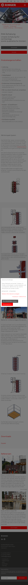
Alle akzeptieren (7, 304)
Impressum (15, 296)
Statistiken (13, 291)
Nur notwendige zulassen (10, 301)
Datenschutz (22, 296)
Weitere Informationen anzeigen (10, 294)
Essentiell (5, 291)
